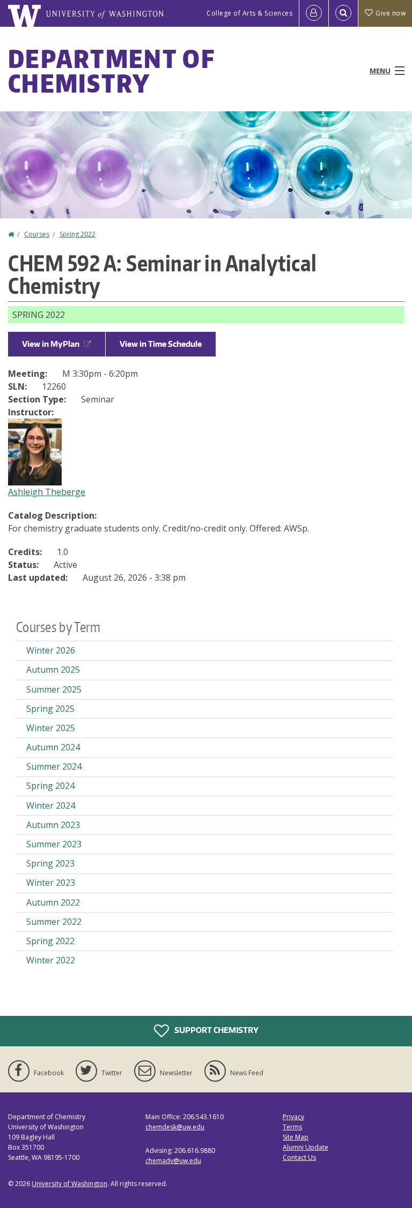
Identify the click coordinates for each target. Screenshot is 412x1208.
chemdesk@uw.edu (174, 1126)
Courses (36, 234)
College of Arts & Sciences (249, 13)
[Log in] (313, 13)
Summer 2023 (54, 844)
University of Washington (69, 1183)
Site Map (295, 1137)
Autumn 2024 (53, 747)
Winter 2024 (50, 805)
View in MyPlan (50, 343)
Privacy (293, 1116)
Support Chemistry (216, 1029)
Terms (292, 1126)
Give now (391, 13)
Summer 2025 (54, 689)
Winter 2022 (50, 960)
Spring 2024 (50, 786)
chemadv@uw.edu (173, 1160)
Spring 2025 (50, 709)
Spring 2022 (77, 234)
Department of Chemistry (111, 70)
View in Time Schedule (161, 343)
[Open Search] (343, 13)
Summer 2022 (54, 922)
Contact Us (299, 1157)
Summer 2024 (54, 766)
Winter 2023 (50, 882)
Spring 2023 (50, 863)
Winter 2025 (50, 728)
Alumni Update (305, 1147)
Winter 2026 (50, 650)
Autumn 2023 (53, 825)
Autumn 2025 (53, 669)
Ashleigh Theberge (46, 492)
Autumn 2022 (53, 902)
